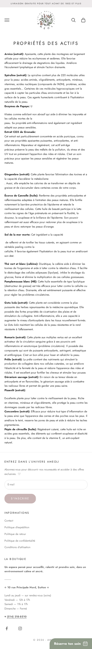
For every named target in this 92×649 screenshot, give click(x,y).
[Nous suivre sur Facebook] (7, 628)
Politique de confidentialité (19, 541)
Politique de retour (15, 534)
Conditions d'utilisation (17, 547)
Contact (8, 521)
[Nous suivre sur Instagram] (21, 628)
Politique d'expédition (16, 527)
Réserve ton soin (67, 643)
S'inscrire (20, 499)
